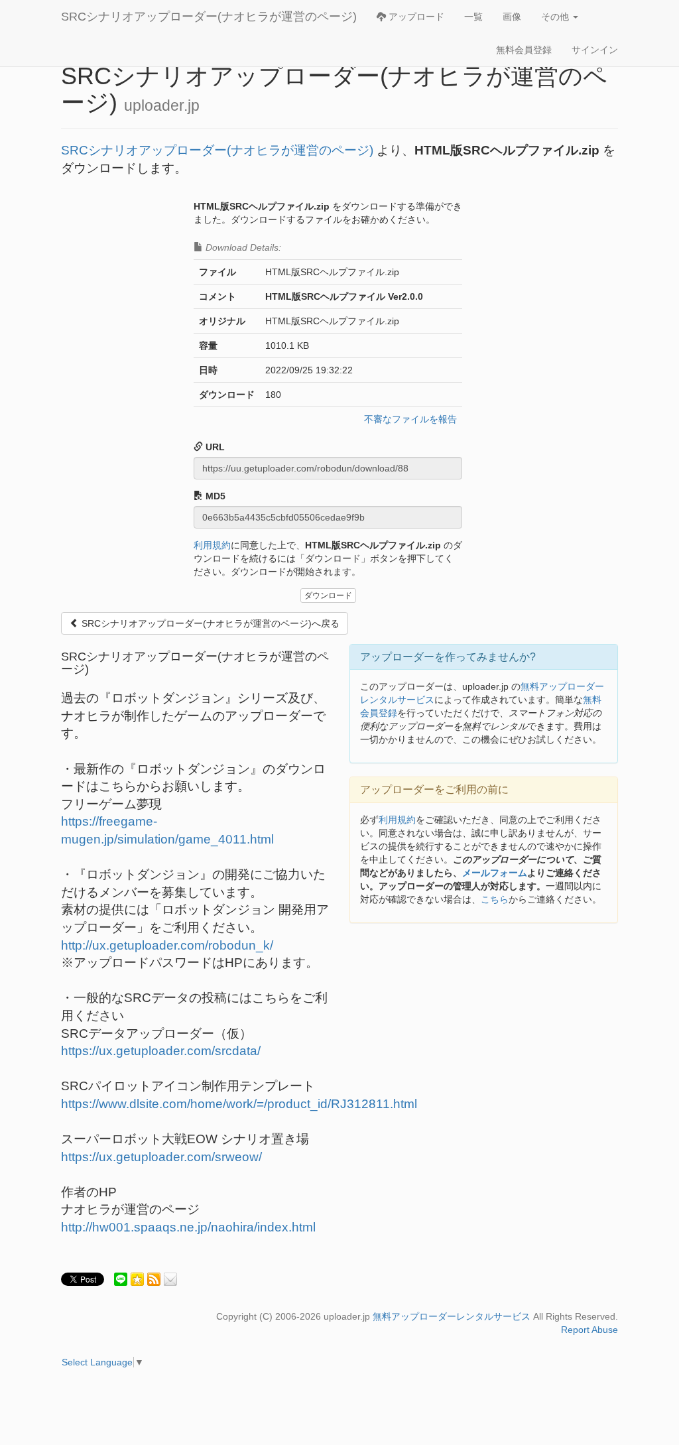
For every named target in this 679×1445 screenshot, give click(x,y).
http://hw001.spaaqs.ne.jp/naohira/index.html (188, 1227)
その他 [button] (556, 16)
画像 (512, 16)
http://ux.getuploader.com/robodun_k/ (167, 945)
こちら (495, 899)
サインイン (595, 49)
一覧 (473, 16)
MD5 (214, 496)
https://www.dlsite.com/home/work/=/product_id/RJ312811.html (239, 1104)
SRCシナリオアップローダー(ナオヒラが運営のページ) (209, 16)
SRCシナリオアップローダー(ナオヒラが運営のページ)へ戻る (209, 623)
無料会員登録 (524, 49)
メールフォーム (494, 872)
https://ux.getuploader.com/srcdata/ (161, 1051)
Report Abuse (589, 1329)
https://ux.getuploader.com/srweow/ (161, 1157)
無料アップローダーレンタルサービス (451, 1316)
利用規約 (212, 545)
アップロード (415, 16)
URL (214, 447)
